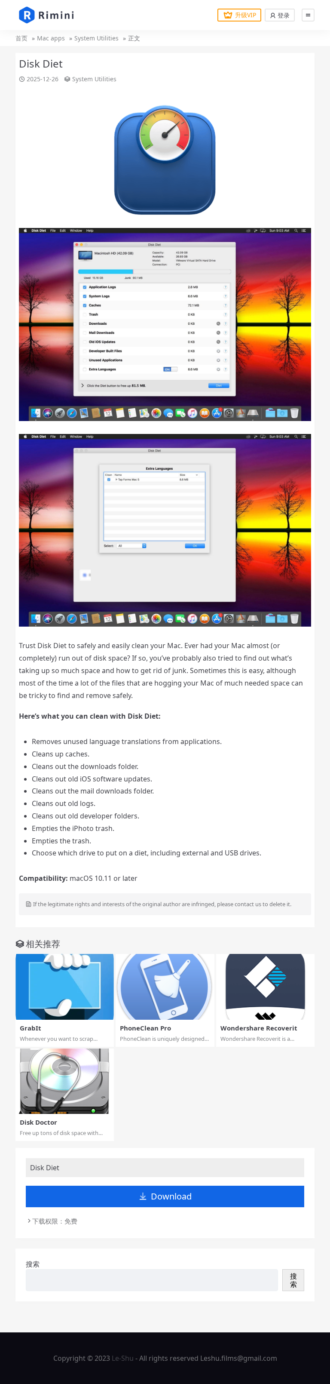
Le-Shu (123, 1358)
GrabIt (30, 1028)
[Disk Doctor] (64, 1081)
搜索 (33, 1264)
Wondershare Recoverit (258, 1028)
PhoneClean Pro (145, 1028)
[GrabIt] (64, 987)
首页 (21, 38)
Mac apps (51, 38)
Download (171, 1196)
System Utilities (96, 38)
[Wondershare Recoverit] (265, 987)
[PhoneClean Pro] (165, 987)
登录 (283, 15)
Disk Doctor (38, 1122)
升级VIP (245, 15)
